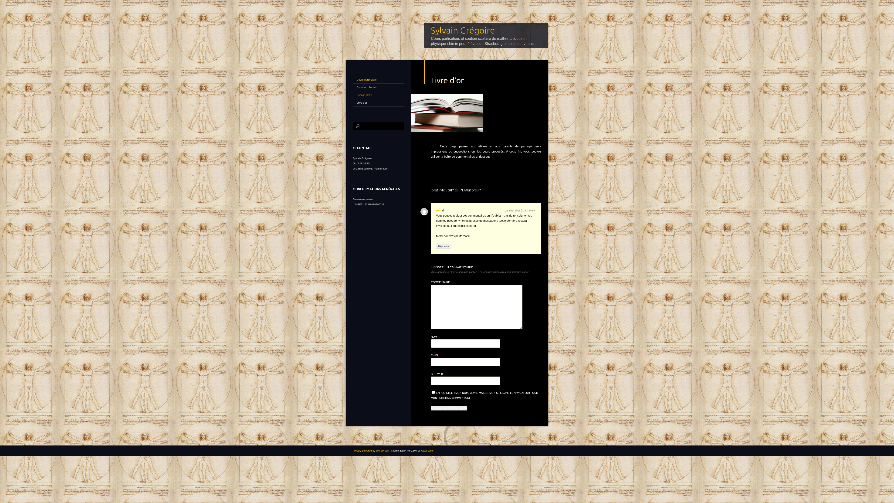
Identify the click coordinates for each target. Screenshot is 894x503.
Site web (437, 374)
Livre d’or (362, 102)
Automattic (427, 450)
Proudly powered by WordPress (371, 450)
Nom (435, 336)
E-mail (436, 355)
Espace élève (364, 95)
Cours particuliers (367, 79)
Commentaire (441, 282)
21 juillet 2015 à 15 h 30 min (520, 210)
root (438, 210)
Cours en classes (367, 87)
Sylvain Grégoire (463, 30)
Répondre (443, 246)
